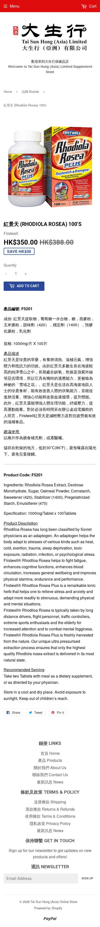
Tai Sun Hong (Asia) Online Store (54, 901)
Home (8, 91)
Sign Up (87, 878)
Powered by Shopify (48, 908)
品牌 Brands (30, 91)
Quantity (10, 265)
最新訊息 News (50, 782)
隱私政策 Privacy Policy (50, 823)
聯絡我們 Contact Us (50, 774)
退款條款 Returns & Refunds (50, 809)
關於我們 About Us (50, 767)
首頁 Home (50, 753)
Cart (92, 6)
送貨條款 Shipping (50, 802)
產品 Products (50, 760)
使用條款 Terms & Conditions (50, 816)
